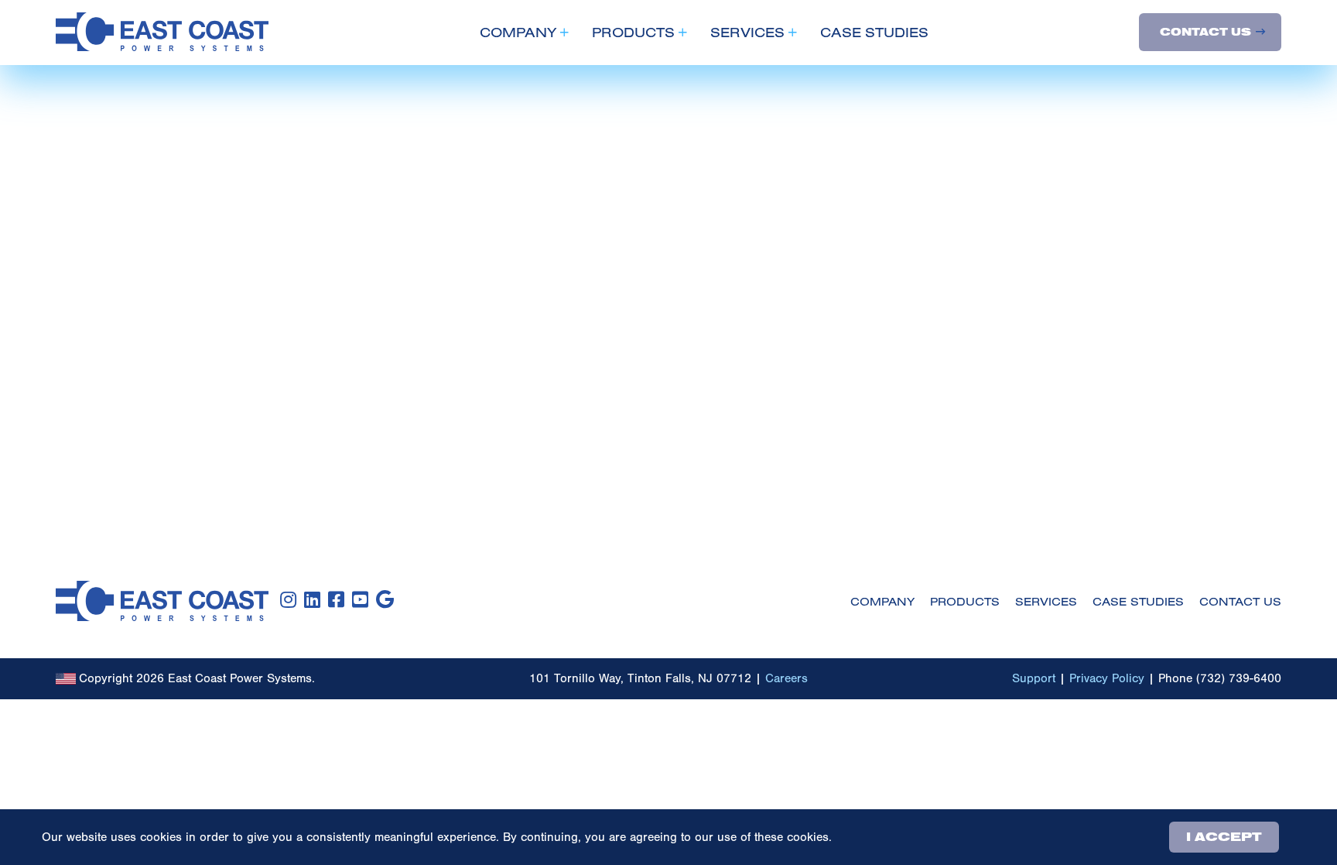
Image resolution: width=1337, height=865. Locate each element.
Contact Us (1205, 32)
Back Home (120, 334)
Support (1033, 678)
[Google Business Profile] (384, 601)
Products (633, 32)
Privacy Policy (1106, 678)
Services (747, 32)
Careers (786, 678)
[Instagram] (288, 601)
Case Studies (874, 32)
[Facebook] (336, 601)
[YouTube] (360, 601)
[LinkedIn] (312, 601)
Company (518, 32)
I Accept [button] (1224, 837)
